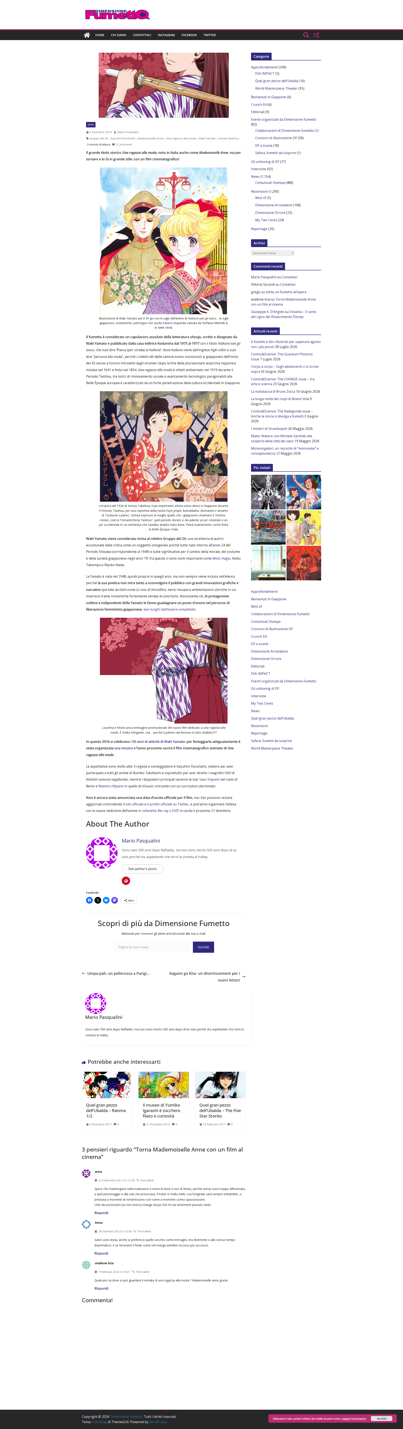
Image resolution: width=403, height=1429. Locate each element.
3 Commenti (124, 144)
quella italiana (163, 323)
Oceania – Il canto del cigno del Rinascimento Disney (283, 314)
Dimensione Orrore (270, 212)
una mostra (123, 748)
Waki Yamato (207, 138)
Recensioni (259, 191)
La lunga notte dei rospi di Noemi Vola (280, 399)
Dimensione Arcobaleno (273, 205)
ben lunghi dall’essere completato (170, 609)
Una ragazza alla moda (181, 138)
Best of (260, 197)
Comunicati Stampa (270, 182)
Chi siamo (118, 35)
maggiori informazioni (354, 1418)
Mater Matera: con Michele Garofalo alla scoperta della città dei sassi (281, 438)
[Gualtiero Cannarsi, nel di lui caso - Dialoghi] (268, 527)
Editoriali (257, 112)
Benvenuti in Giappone (268, 97)
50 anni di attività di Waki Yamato (158, 741)
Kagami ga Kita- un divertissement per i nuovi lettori (204, 977)
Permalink (146, 1180)
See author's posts (142, 868)
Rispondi (101, 1212)
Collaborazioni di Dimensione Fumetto (284, 130)
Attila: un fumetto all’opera (286, 292)
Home (99, 35)
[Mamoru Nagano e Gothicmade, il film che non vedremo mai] (268, 492)
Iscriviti (203, 947)
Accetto (381, 1418)
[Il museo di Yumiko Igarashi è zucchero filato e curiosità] (164, 1074)
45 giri (149, 318)
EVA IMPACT (265, 73)
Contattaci (142, 35)
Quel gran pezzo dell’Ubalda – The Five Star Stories (220, 1110)
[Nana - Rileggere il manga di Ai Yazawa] (268, 563)
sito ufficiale (135, 804)
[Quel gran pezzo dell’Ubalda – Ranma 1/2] (107, 1074)
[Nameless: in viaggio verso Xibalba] (304, 563)
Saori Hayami (209, 779)
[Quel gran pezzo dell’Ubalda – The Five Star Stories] (220, 1074)
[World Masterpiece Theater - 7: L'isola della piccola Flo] (304, 492)
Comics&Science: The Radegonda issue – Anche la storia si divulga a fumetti (282, 414)
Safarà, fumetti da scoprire (275, 152)
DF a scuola (263, 145)
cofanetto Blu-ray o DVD (160, 810)
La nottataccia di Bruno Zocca (273, 391)
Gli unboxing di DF (265, 161)
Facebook (189, 35)
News (91, 124)
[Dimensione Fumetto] (87, 35)
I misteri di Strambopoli (269, 428)
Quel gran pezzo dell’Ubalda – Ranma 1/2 (106, 1110)
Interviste (258, 169)
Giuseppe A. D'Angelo (267, 311)
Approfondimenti (264, 67)
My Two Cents (266, 220)
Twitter (210, 35)
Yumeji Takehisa (228, 138)
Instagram (166, 35)
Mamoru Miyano (111, 786)
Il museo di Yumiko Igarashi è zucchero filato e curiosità (161, 1110)
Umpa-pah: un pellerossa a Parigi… (118, 973)
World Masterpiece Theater (276, 88)
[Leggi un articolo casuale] (316, 35)
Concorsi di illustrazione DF (276, 138)
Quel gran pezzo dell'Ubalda (276, 81)
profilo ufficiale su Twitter (169, 804)
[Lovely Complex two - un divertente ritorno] (304, 527)
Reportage (259, 228)
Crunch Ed (259, 104)
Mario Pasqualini (128, 132)
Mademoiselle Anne (151, 138)
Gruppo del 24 (99, 138)
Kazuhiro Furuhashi (122, 138)
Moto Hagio (221, 558)
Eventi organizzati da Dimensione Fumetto (283, 119)
